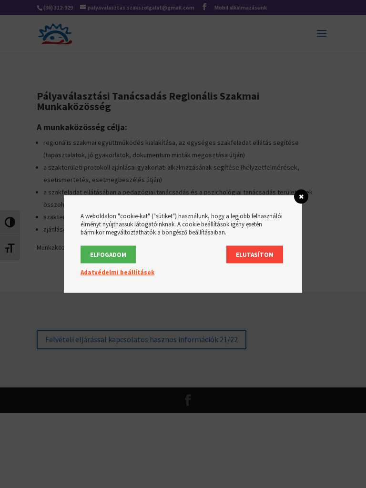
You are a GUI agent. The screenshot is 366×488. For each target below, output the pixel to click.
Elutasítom (255, 255)
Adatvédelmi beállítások (117, 272)
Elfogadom (108, 255)
